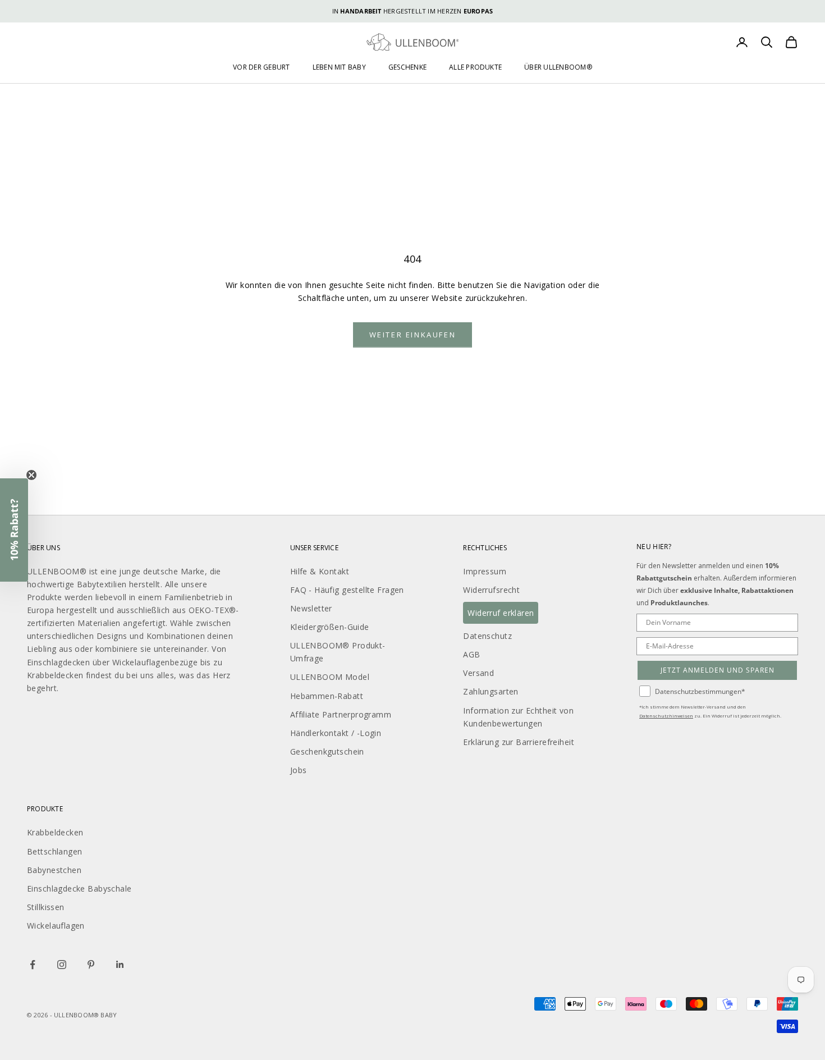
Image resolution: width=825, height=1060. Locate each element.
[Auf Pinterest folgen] (91, 964)
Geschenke (407, 67)
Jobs (298, 770)
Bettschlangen (54, 851)
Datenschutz (487, 635)
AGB (471, 654)
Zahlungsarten (490, 691)
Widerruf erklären (500, 612)
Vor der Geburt (261, 67)
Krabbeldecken (55, 832)
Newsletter (311, 608)
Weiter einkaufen (412, 335)
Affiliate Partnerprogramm (341, 714)
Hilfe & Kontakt (319, 571)
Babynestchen (54, 870)
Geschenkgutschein (327, 751)
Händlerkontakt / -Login (336, 733)
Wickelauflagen (56, 925)
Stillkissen (46, 907)
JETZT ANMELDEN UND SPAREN (717, 670)
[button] (14, 530)
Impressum (484, 571)
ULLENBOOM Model (329, 676)
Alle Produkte (475, 67)
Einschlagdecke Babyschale (79, 888)
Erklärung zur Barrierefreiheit (518, 742)
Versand (478, 673)
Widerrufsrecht (491, 589)
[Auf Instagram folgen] (61, 964)
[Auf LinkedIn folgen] (120, 964)
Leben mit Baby (339, 67)
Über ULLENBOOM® (558, 67)
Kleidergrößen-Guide (329, 627)
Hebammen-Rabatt (326, 696)
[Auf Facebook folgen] (32, 964)
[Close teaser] (31, 475)
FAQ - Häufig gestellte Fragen (347, 589)
